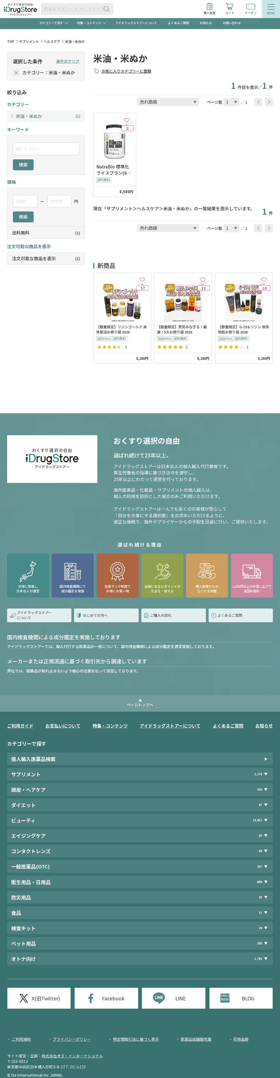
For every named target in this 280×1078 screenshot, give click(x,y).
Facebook (113, 998)
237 (259, 866)
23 (260, 897)
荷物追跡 (241, 1039)
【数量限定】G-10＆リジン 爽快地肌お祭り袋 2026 (243, 329)
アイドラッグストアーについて (136, 23)
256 (259, 789)
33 (260, 835)
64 (260, 851)
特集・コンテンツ (110, 725)
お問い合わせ (232, 23)
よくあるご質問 (178, 23)
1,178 (258, 774)
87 (260, 805)
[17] (142, 280)
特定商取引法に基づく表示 (136, 1039)
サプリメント (29, 41)
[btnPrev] (258, 102)
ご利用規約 (21, 1039)
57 (260, 912)
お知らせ (206, 23)
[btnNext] (269, 102)
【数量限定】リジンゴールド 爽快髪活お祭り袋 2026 (121, 329)
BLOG (248, 998)
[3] (127, 120)
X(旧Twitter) (46, 998)
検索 (23, 164)
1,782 (258, 959)
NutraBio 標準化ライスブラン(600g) (114, 169)
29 (260, 928)
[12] (203, 280)
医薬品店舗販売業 (196, 1039)
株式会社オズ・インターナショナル (72, 1056)
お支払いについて (62, 725)
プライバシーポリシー (72, 1039)
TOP (10, 41)
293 (259, 943)
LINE (180, 998)
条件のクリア (67, 61)
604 (259, 882)
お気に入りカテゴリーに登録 (126, 71)
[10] (264, 280)
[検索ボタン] (107, 9)
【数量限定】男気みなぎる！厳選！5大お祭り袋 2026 (182, 329)
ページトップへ (140, 705)
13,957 (257, 820)
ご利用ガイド (20, 725)
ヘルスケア (52, 41)
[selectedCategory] (16, 72)
